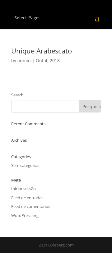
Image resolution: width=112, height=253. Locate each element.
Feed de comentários (30, 206)
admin (24, 60)
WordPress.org (25, 215)
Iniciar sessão (23, 188)
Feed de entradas (27, 197)
